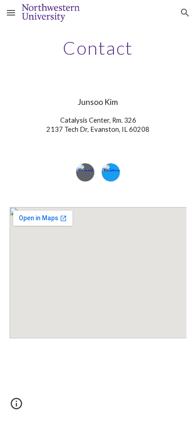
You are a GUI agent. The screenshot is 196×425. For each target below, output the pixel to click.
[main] (98, 48)
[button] (11, 12)
